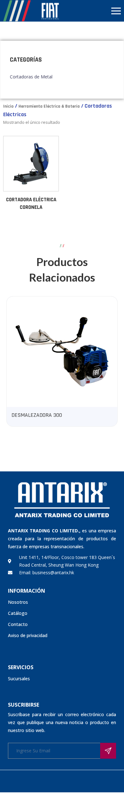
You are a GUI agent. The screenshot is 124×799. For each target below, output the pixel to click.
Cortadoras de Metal (31, 77)
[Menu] (93, 10)
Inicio (8, 106)
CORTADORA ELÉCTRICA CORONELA (31, 203)
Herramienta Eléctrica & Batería (49, 106)
